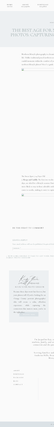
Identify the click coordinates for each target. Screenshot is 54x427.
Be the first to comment (28, 228)
